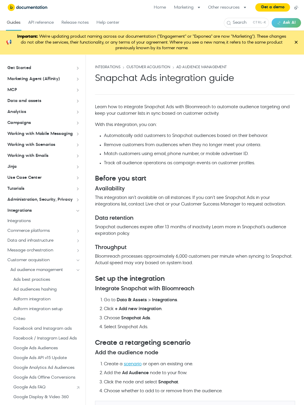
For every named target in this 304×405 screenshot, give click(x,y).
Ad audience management (201, 67)
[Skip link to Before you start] (91, 179)
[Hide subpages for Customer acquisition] (78, 260)
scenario (133, 364)
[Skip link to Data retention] (91, 218)
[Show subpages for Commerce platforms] (78, 231)
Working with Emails (27, 156)
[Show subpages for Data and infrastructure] (78, 240)
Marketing (184, 7)
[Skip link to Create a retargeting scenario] (91, 343)
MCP (12, 90)
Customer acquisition (148, 67)
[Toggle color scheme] (296, 7)
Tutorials (16, 188)
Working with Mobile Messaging (40, 134)
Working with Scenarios (31, 145)
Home (160, 7)
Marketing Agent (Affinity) (33, 79)
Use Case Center (24, 178)
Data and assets (24, 101)
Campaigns (19, 123)
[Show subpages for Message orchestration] (78, 250)
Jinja (12, 167)
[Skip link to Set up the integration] (91, 279)
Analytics (16, 112)
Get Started (19, 68)
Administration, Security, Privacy (40, 199)
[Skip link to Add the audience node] (91, 353)
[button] (272, 7)
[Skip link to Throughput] (91, 247)
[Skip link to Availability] (91, 188)
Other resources (224, 7)
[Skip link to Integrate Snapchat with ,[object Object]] (91, 289)
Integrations (19, 210)
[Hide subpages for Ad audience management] (78, 270)
